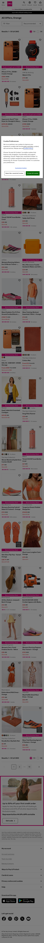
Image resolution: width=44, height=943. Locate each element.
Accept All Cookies (32, 173)
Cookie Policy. (28, 148)
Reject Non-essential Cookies (14, 173)
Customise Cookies (21, 168)
